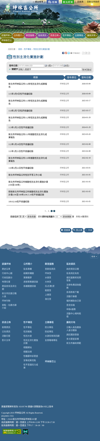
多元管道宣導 (72, 339)
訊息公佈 (54, 35)
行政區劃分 (7, 277)
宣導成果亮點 (29, 360)
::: (33, 2)
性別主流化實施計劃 (41, 49)
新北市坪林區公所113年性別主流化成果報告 (27, 102)
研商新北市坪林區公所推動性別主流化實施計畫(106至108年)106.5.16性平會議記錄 (28, 193)
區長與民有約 (72, 273)
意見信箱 (70, 305)
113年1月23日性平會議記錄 (20, 127)
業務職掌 (27, 277)
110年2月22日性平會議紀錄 (20, 168)
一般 (86, 53)
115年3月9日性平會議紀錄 (20, 94)
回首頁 (80, 2)
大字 (89, 53)
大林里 (48, 282)
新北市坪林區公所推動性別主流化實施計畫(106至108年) (28, 183)
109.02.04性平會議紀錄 (18, 201)
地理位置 (6, 282)
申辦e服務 (71, 309)
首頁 (20, 49)
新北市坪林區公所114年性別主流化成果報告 (27, 85)
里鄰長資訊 (50, 269)
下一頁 (52, 211)
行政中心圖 (7, 273)
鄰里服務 (30, 35)
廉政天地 (91, 35)
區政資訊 (42, 35)
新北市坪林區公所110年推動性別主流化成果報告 (27, 159)
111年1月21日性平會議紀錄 (20, 151)
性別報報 (27, 331)
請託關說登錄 (72, 334)
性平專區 (67, 35)
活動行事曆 (71, 296)
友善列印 (71, 53)
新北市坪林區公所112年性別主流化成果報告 (27, 119)
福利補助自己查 (73, 301)
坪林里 (48, 273)
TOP (90, 230)
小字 (83, 53)
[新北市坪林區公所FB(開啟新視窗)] (53, 2)
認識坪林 (5, 35)
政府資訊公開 (72, 269)
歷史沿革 (6, 269)
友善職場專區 (51, 340)
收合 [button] (94, 256)
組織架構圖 (28, 273)
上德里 (48, 295)
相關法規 (27, 352)
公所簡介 (18, 35)
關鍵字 (15, 69)
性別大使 (27, 336)
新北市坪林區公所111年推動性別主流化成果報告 (27, 135)
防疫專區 (49, 331)
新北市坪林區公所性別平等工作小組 (25, 175)
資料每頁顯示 (48, 217)
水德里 (48, 277)
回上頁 (79, 230)
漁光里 (48, 299)
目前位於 (14, 217)
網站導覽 (39, 2)
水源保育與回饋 (52, 336)
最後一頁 (54, 211)
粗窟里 (48, 290)
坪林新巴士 (6, 40)
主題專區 (79, 35)
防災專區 (49, 327)
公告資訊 (6, 331)
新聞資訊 (6, 327)
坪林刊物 (6, 301)
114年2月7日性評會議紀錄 (20, 111)
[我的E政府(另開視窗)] (25, 432)
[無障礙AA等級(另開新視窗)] (12, 431)
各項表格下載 (72, 292)
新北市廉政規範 (73, 343)
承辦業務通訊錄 (30, 282)
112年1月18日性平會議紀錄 (20, 144)
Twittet (69, 53)
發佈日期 (13, 65)
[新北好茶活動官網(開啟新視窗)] (68, 2)
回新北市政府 (93, 2)
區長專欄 (27, 269)
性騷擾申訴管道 (30, 356)
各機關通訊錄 (29, 286)
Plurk (66, 53)
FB (63, 53)
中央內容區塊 (92, 53)
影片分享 (6, 340)
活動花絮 (6, 336)
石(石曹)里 (50, 286)
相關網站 (27, 347)
